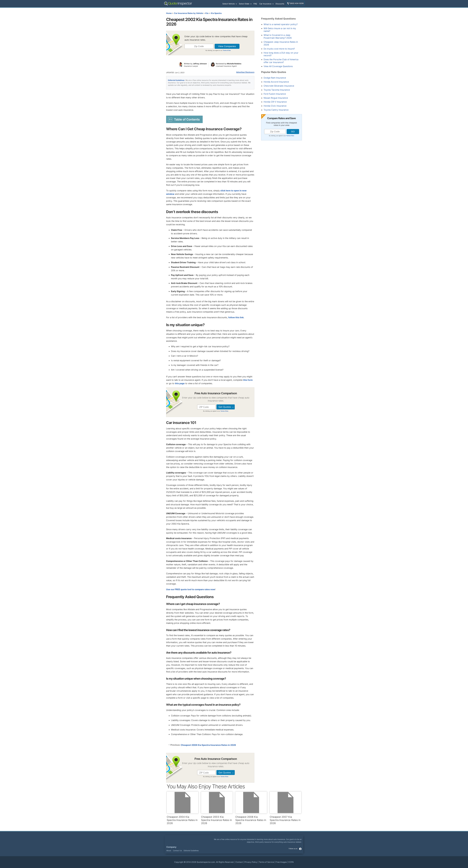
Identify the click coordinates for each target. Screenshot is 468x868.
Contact (239, 862)
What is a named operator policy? (281, 24)
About (168, 850)
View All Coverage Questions (278, 66)
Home (169, 13)
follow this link (236, 317)
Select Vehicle (228, 4)
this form (248, 380)
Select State (244, 4)
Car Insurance (265, 4)
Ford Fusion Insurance (275, 94)
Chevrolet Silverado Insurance (279, 86)
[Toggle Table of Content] (184, 119)
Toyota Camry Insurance (276, 110)
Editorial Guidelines (176, 80)
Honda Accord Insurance (276, 81)
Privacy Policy (250, 862)
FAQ (255, 4)
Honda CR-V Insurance (275, 101)
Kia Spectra (216, 13)
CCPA (291, 862)
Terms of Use (227, 50)
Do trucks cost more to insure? (279, 48)
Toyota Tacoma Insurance (277, 90)
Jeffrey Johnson (200, 64)
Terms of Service (266, 862)
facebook (300, 849)
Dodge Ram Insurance (275, 77)
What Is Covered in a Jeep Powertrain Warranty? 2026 (278, 36)
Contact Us (177, 850)
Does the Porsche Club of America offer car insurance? (281, 61)
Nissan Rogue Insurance (276, 98)
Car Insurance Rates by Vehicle (188, 13)
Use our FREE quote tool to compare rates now (190, 589)
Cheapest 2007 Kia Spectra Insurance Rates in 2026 (285, 820)
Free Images (281, 862)
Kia (206, 13)
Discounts (280, 4)
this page (180, 383)
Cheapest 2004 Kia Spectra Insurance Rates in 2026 (182, 820)
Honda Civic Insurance (275, 106)
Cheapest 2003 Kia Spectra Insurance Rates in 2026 (216, 820)
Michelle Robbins (234, 64)
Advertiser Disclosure (245, 72)
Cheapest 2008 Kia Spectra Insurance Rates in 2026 (208, 745)
